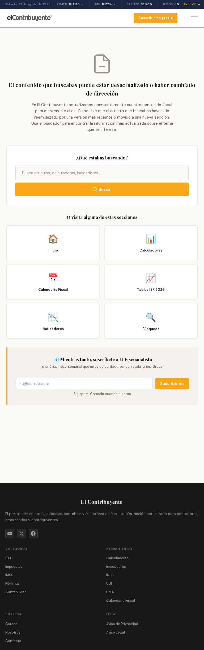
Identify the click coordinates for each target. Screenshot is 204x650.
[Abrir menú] (194, 18)
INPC (110, 575)
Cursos (11, 624)
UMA (110, 592)
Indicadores (116, 566)
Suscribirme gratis (155, 18)
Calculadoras (117, 558)
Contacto (13, 641)
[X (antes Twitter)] (21, 533)
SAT (8, 558)
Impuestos (14, 566)
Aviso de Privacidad (122, 624)
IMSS (9, 575)
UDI (109, 583)
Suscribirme (172, 383)
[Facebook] (33, 533)
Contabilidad (16, 592)
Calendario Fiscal (120, 600)
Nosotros (12, 632)
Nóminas (12, 583)
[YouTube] (9, 533)
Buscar (105, 189)
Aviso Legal (115, 632)
